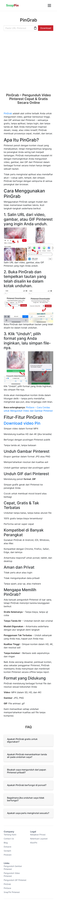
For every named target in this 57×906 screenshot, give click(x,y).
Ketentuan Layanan (39, 838)
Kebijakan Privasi (37, 834)
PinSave (7, 888)
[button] (49, 5)
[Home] (12, 5)
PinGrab (8, 113)
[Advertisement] (28, 63)
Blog (6, 842)
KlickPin (33, 842)
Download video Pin (22, 423)
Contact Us (9, 838)
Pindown (7, 855)
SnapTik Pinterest (12, 892)
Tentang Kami (10, 834)
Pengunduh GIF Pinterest (15, 880)
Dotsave (7, 846)
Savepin (7, 851)
